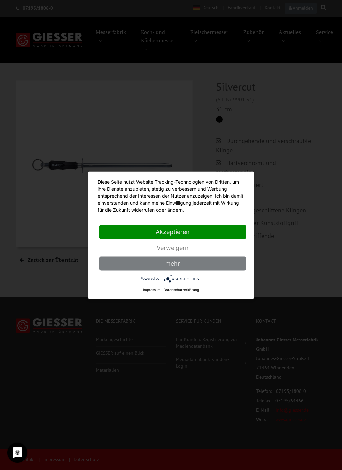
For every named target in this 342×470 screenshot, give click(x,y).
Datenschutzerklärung (181, 289)
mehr (172, 263)
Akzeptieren (173, 231)
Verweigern (173, 247)
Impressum (152, 289)
